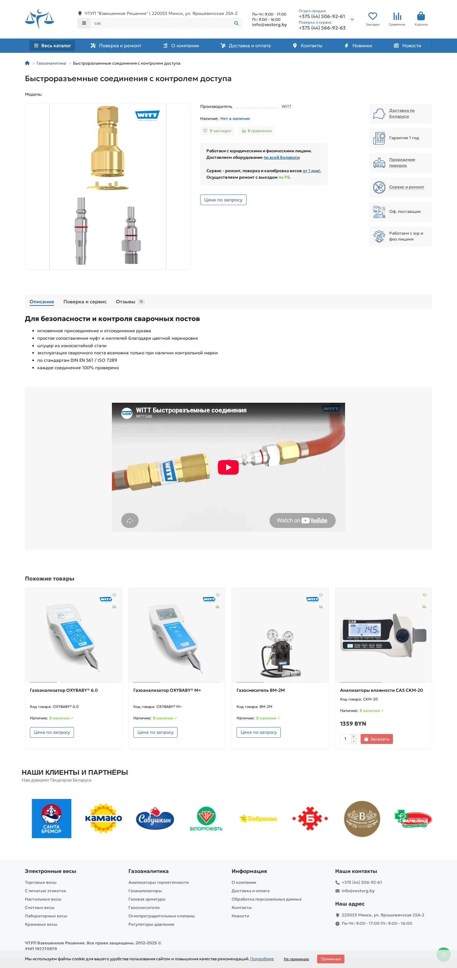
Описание (42, 302)
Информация (249, 871)
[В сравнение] (114, 607)
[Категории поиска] (84, 23)
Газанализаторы (145, 890)
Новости (411, 45)
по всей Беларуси (282, 157)
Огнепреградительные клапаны (161, 916)
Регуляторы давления (151, 924)
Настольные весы (43, 899)
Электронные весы (50, 871)
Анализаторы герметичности (158, 882)
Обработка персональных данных (267, 899)
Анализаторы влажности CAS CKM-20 (381, 690)
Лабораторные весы (46, 916)
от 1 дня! (311, 170)
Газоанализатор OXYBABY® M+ (167, 690)
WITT (286, 106)
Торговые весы (41, 882)
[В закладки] (114, 595)
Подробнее (262, 958)
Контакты (311, 45)
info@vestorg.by (269, 24)
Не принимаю (296, 959)
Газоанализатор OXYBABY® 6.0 (64, 690)
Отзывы (129, 302)
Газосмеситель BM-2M (261, 690)
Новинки (362, 45)
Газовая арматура (146, 899)
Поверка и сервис (85, 302)
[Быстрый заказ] (404, 739)
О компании (185, 45)
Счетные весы (40, 907)
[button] (30, 818)
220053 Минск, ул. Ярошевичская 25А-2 (383, 915)
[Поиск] (236, 23)
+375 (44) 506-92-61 (362, 882)
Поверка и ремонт (120, 45)
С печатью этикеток (45, 890)
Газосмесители (143, 907)
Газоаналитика (51, 63)
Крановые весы (41, 924)
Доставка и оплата (250, 45)
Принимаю (331, 959)
